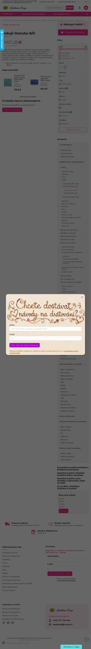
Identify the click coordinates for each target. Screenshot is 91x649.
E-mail (11, 334)
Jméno (12, 325)
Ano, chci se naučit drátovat (24, 345)
